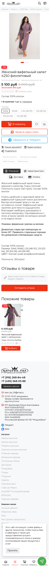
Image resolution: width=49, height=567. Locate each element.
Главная (4, 9)
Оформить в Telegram (27, 139)
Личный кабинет (9, 508)
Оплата (36, 177)
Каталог (14, 9)
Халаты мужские (9, 442)
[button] (22, 62)
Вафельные (23, 161)
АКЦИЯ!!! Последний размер (15, 491)
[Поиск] (39, 3)
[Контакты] (45, 3)
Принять (12, 550)
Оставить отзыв (24, 287)
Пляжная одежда (9, 453)
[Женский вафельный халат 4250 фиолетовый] (24, 36)
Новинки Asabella (9, 499)
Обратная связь (9, 512)
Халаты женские (10, 157)
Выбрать (12, 348)
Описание (14, 171)
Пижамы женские (10, 446)
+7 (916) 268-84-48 (13, 377)
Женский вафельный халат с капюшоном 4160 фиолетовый (11, 335)
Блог (3, 515)
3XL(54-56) (8, 116)
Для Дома (6, 465)
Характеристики (36, 171)
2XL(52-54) (41, 111)
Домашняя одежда (28, 157)
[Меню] (3, 3)
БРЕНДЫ (24, 9)
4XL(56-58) (22, 116)
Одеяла (5, 480)
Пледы (4, 472)
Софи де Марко (9, 487)
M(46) (14, 111)
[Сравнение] (44, 124)
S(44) (5, 111)
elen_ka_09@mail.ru (14, 392)
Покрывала (6, 468)
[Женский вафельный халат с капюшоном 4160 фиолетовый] (12, 315)
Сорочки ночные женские (14, 449)
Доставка (18, 177)
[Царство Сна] (13, 3)
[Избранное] (36, 124)
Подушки (6, 476)
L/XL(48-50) (26, 111)
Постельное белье (10, 461)
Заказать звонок (11, 386)
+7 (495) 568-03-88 (13, 381)
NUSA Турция (36, 9)
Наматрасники (8, 484)
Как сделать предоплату (13, 519)
